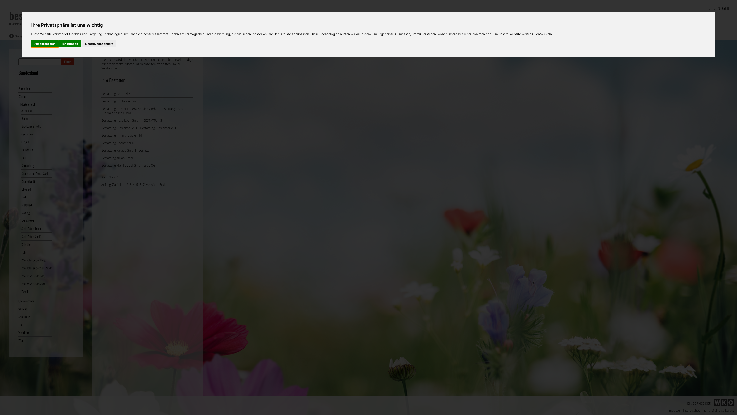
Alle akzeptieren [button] (44, 43)
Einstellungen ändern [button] (99, 43)
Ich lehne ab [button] (70, 43)
